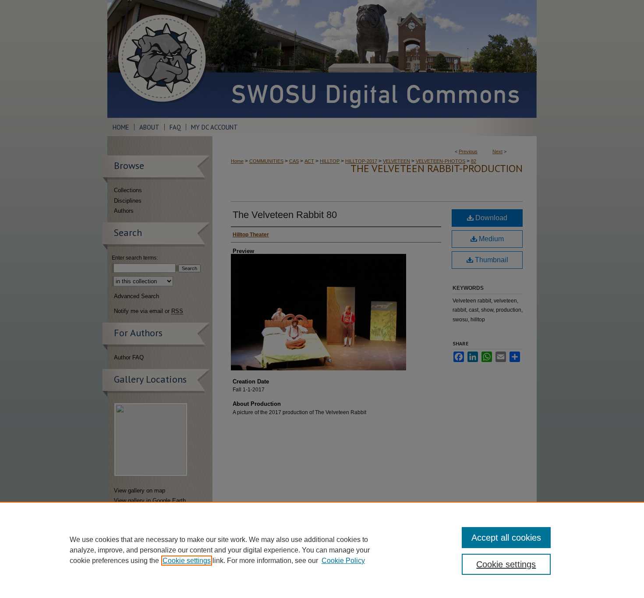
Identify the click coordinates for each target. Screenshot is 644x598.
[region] (322, 550)
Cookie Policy (343, 560)
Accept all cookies (506, 537)
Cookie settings (187, 560)
